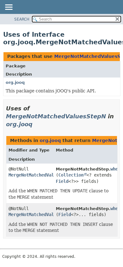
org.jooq (15, 82)
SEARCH (21, 19)
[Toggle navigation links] (8, 7)
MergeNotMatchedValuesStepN (56, 116)
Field (62, 181)
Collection (71, 174)
